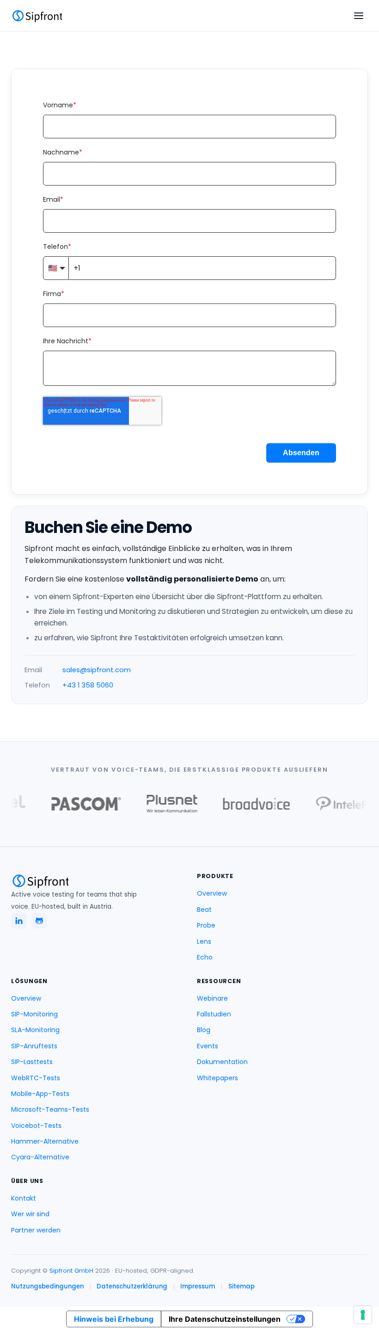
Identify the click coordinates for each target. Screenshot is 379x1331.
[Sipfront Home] (36, 16)
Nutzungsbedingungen (47, 1286)
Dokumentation (222, 1061)
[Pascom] (78, 804)
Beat (204, 909)
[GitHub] (39, 921)
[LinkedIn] (19, 921)
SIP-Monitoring (34, 1014)
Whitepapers (217, 1078)
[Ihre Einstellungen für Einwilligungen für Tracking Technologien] (363, 1315)
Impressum (197, 1286)
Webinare (212, 998)
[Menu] (358, 15)
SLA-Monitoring (35, 1029)
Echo (205, 957)
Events (207, 1046)
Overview (212, 893)
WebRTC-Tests (35, 1078)
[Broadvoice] (248, 803)
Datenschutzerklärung (132, 1286)
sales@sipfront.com (96, 670)
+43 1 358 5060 (87, 685)
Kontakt (23, 1198)
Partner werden (36, 1230)
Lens (204, 941)
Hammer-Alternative (45, 1141)
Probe (206, 925)
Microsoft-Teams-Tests (50, 1109)
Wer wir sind (30, 1214)
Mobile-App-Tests (40, 1093)
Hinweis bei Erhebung (113, 1319)
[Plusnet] (164, 803)
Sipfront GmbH (72, 1270)
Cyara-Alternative (40, 1157)
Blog (203, 1029)
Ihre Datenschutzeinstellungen (225, 1319)
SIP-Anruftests (34, 1046)
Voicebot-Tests (36, 1125)
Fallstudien (214, 1014)
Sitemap (241, 1286)
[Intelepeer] (342, 804)
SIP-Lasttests (32, 1061)
